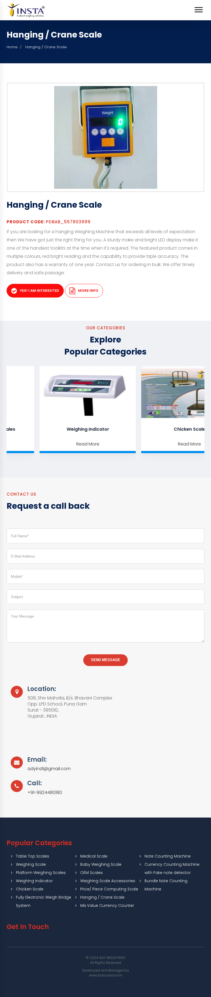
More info (88, 290)
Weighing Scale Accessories (107, 881)
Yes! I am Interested (39, 290)
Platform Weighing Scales (41, 872)
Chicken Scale (29, 889)
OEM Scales (91, 872)
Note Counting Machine (168, 856)
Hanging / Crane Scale (102, 897)
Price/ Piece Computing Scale (109, 889)
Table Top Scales (32, 856)
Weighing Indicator (65, 429)
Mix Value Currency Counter (107, 905)
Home (12, 47)
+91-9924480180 (44, 793)
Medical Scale (93, 856)
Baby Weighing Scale (100, 864)
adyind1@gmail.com (49, 769)
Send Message (105, 660)
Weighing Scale (31, 864)
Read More (64, 444)
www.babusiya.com (105, 975)
